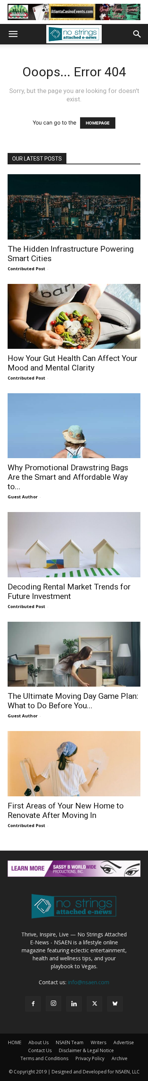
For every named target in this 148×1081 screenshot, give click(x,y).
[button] (13, 34)
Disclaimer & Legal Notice (86, 1050)
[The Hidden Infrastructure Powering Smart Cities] (74, 206)
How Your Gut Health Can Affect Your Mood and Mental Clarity (72, 363)
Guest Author (23, 497)
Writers (98, 1042)
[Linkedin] (74, 1004)
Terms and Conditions (44, 1058)
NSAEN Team (69, 1042)
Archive (120, 1058)
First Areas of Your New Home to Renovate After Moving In (66, 810)
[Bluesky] (115, 1004)
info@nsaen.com (88, 982)
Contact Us (40, 1050)
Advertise (123, 1042)
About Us (38, 1042)
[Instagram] (53, 1003)
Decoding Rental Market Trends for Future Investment (69, 591)
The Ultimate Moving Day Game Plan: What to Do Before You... (73, 701)
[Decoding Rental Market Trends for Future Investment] (74, 544)
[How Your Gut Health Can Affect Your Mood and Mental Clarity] (74, 316)
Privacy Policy (90, 1058)
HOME (14, 1042)
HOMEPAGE (98, 123)
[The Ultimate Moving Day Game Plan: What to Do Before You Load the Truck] (74, 654)
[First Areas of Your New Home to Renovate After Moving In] (74, 763)
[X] (94, 1004)
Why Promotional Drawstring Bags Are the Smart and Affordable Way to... (68, 477)
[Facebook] (33, 1004)
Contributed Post (26, 268)
